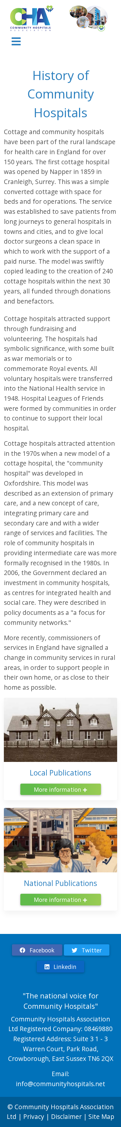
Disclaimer (67, 1116)
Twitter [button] (91, 950)
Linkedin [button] (64, 967)
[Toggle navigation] (16, 41)
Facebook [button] (41, 950)
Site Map (101, 1116)
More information (58, 789)
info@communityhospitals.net (60, 1083)
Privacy (33, 1116)
